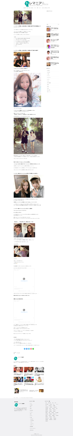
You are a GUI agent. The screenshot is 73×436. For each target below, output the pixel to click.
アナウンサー (49, 77)
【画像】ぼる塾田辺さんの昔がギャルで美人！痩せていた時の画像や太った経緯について (28, 375)
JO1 (55, 402)
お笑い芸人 (31, 7)
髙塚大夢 (55, 419)
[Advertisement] (53, 17)
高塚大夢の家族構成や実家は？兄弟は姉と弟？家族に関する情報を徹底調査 (55, 57)
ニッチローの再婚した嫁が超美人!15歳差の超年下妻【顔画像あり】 (26, 397)
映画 (49, 412)
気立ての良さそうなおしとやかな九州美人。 (21, 39)
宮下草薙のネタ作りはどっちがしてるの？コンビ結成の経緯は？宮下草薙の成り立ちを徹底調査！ (39, 375)
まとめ (16, 45)
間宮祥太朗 (51, 419)
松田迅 (46, 415)
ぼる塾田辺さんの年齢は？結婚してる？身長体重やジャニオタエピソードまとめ (18, 384)
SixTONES (47, 404)
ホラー (46, 405)
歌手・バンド (49, 91)
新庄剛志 (51, 411)
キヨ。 (54, 404)
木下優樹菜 (57, 412)
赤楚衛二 (51, 418)
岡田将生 (47, 409)
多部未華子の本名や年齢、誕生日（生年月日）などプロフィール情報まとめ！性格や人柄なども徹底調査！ (55, 52)
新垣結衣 (47, 411)
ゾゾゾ (57, 404)
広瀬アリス (54, 409)
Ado (46, 402)
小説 (56, 408)
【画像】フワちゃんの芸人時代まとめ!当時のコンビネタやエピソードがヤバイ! (39, 384)
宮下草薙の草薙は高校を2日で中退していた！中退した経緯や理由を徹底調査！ (28, 384)
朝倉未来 (53, 412)
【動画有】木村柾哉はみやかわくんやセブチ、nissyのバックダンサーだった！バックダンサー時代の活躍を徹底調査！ (55, 46)
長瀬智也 (47, 419)
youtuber (25, 7)
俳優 (27, 7)
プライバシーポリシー (33, 428)
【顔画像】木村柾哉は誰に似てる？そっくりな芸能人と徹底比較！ (54, 29)
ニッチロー (18, 353)
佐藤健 (54, 405)
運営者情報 (31, 426)
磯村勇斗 (47, 416)
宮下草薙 (53, 408)
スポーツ (40, 7)
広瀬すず (51, 409)
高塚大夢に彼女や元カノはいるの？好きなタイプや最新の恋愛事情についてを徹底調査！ (55, 63)
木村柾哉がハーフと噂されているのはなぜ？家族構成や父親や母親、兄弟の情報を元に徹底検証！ (55, 34)
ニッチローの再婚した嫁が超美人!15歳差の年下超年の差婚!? (22, 38)
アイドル (35, 7)
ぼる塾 (51, 404)
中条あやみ (50, 405)
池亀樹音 (53, 415)
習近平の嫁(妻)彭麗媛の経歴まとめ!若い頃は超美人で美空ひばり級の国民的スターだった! (23, 390)
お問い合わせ (46, 7)
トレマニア (37, 433)
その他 (43, 7)
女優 (29, 7)
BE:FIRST (50, 402)
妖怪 (50, 408)
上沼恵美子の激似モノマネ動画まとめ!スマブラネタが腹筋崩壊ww (18, 374)
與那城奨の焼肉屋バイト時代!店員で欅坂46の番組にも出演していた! (33, 391)
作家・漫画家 (49, 82)
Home (14, 397)
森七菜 (50, 415)
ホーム (31, 403)
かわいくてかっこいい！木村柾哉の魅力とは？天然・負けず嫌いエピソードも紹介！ (55, 40)
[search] (58, 24)
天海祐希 (47, 408)
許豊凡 (54, 416)
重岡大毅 (55, 418)
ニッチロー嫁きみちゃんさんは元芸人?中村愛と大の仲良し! (22, 40)
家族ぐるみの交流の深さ (19, 44)
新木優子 (54, 411)
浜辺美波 (57, 415)
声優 (37, 7)
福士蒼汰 (51, 416)
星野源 (46, 412)
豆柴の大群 (47, 418)
